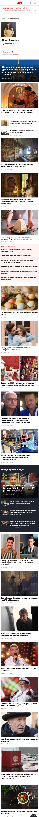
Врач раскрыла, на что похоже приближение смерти (19, 267)
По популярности (6, 55)
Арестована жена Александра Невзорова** (16, 256)
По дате (15, 55)
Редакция (4, 18)
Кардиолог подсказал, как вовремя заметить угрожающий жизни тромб (17, 261)
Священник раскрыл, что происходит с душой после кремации (19, 272)
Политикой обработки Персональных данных (15, 8)
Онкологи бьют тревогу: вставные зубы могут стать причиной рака (19, 279)
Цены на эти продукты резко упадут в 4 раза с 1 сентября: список (18, 250)
